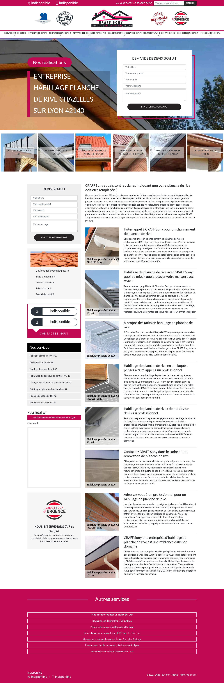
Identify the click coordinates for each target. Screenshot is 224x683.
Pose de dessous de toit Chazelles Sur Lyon (112, 651)
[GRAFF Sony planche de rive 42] (112, 18)
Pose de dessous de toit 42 (187, 34)
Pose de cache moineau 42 (210, 34)
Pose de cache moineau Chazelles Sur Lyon (112, 615)
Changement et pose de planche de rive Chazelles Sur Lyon (112, 639)
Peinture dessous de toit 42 (60, 34)
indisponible (40, 3)
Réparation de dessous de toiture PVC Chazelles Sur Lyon (112, 633)
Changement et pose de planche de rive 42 (125, 34)
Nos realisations (49, 62)
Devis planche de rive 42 (37, 34)
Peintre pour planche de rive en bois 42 (159, 34)
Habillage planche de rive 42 (15, 34)
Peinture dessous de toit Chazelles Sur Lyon (112, 627)
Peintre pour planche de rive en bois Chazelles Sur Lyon (112, 645)
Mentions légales (188, 675)
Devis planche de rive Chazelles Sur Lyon (112, 621)
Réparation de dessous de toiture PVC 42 (89, 34)
